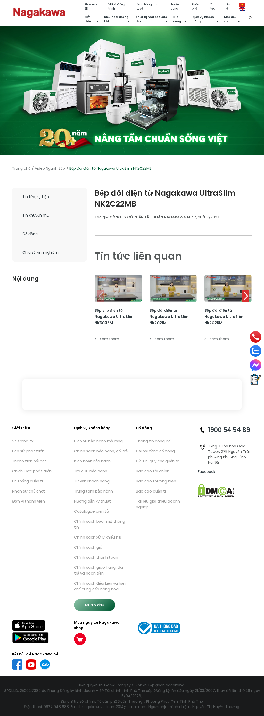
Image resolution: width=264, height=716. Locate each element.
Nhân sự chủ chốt (28, 491)
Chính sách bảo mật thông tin (99, 524)
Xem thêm (109, 339)
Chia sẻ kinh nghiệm (40, 252)
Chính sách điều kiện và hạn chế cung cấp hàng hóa (100, 586)
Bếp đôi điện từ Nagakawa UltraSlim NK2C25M (223, 316)
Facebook (206, 471)
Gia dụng (177, 19)
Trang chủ (21, 168)
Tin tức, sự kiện (35, 196)
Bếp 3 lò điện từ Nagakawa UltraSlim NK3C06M (114, 316)
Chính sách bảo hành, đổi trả (101, 451)
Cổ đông (30, 233)
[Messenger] (255, 365)
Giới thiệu (88, 19)
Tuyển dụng (175, 6)
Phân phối (195, 6)
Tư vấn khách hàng (92, 481)
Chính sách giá (88, 547)
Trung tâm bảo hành (93, 491)
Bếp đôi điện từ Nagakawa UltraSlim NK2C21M (169, 316)
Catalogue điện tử (91, 511)
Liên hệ (227, 6)
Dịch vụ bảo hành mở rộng (98, 441)
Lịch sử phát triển (28, 451)
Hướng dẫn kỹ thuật (92, 501)
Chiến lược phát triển (32, 471)
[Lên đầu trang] (256, 685)
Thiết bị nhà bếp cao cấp (151, 19)
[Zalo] (255, 351)
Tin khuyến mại (36, 215)
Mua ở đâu (94, 604)
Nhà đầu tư (230, 19)
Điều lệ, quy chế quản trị (157, 461)
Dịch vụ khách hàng (203, 19)
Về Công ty (22, 441)
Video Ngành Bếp (50, 168)
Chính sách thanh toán (96, 557)
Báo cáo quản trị (151, 491)
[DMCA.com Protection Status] (216, 490)
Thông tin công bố (153, 441)
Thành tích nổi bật (29, 461)
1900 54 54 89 (229, 430)
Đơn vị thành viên (28, 501)
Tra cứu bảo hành (90, 471)
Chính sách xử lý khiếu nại (97, 537)
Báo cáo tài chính (152, 471)
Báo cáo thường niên (156, 481)
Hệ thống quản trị (28, 481)
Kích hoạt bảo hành (92, 461)
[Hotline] (255, 336)
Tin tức (212, 6)
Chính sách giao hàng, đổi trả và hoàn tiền (98, 570)
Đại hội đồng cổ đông (155, 451)
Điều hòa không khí (116, 19)
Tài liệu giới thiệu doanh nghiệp (158, 504)
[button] (245, 296)
